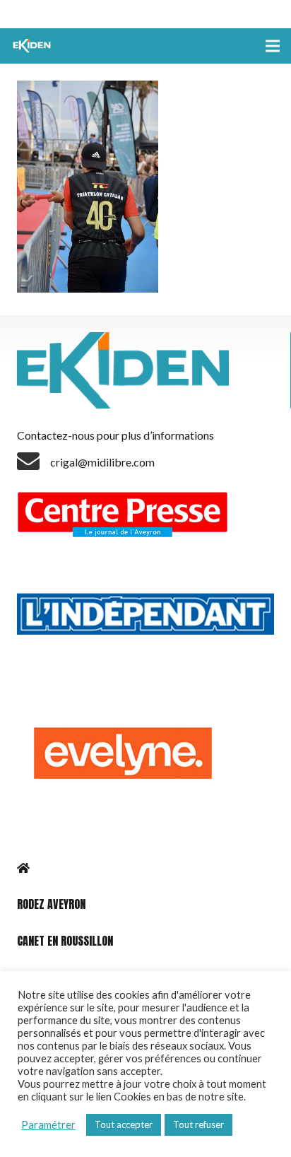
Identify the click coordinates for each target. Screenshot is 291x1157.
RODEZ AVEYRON (51, 903)
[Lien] (33, 46)
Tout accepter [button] (124, 1124)
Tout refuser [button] (198, 1124)
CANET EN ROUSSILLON (65, 940)
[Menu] (272, 46)
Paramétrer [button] (48, 1125)
